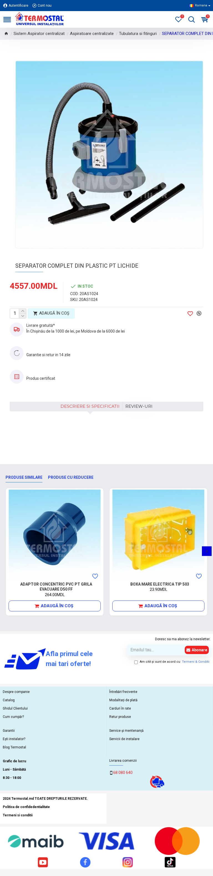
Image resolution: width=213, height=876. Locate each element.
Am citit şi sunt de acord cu (174, 662)
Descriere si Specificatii (90, 406)
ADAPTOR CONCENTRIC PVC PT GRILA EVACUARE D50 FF (56, 586)
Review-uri (139, 406)
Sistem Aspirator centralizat (39, 33)
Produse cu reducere (70, 477)
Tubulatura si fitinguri (138, 33)
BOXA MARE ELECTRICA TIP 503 (159, 584)
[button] (6, 551)
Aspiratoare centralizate (92, 33)
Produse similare (24, 477)
